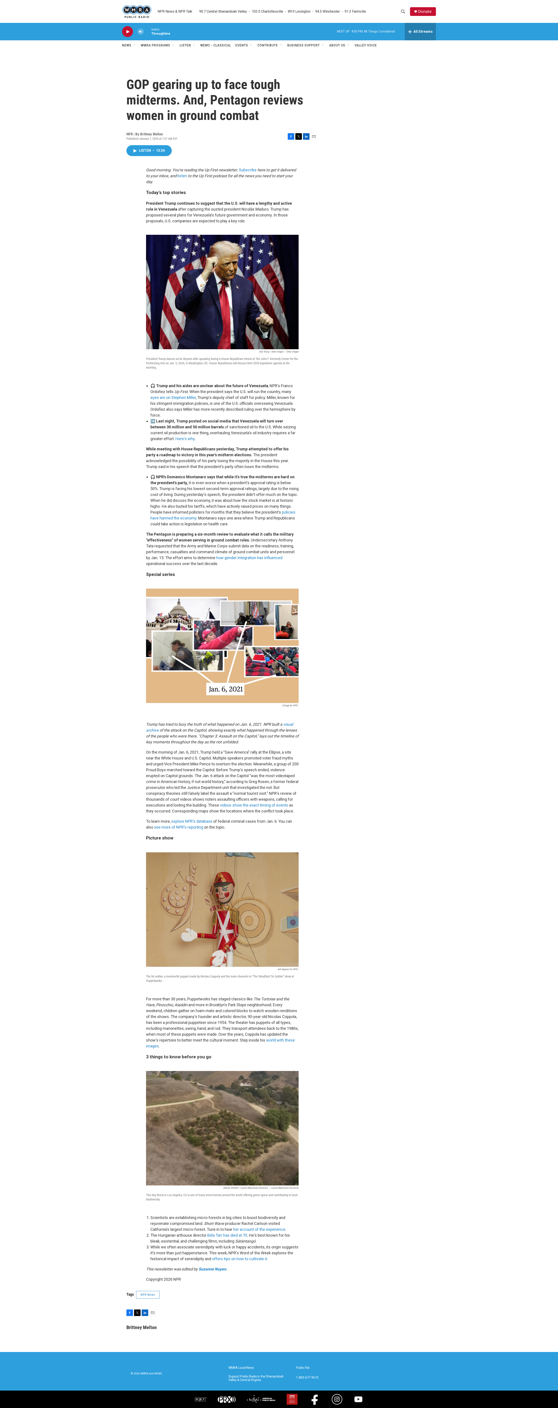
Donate (425, 11)
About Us (337, 45)
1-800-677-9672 (307, 1377)
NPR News (148, 1294)
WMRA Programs (155, 45)
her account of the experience (259, 1229)
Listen (185, 45)
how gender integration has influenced (249, 557)
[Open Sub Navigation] (134, 45)
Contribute (267, 45)
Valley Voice (366, 45)
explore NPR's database (191, 821)
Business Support (303, 45)
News (126, 45)
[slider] (147, 31)
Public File (303, 1367)
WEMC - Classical (215, 45)
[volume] (140, 32)
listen (182, 176)
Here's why (185, 438)
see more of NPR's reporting (178, 827)
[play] (127, 31)
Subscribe (248, 170)
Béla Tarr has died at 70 (227, 1235)
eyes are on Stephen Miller (173, 397)
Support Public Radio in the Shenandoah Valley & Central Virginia (256, 1378)
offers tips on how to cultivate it (239, 1258)
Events (241, 45)
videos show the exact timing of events (254, 805)
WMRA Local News (241, 1367)
